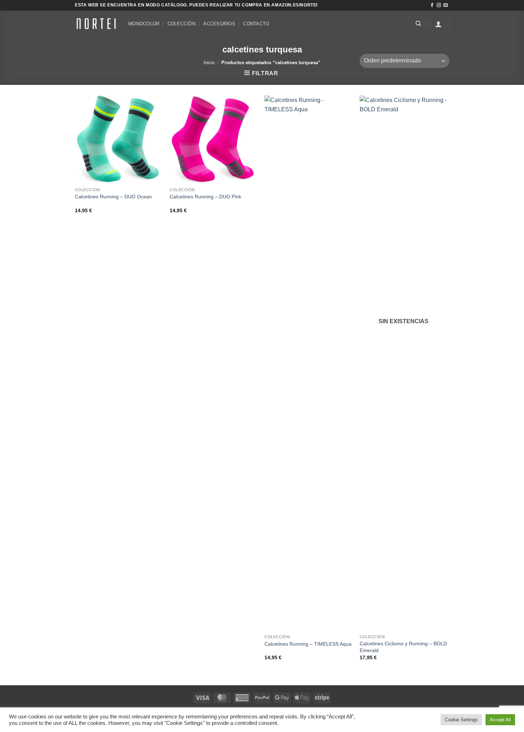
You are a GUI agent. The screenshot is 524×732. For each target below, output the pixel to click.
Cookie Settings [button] (461, 719)
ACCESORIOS (219, 23)
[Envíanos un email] (445, 5)
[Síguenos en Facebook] (432, 5)
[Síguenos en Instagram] (439, 5)
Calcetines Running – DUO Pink (205, 196)
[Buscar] (418, 23)
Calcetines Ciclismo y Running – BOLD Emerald (403, 647)
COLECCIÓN (181, 23)
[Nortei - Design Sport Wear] (96, 23)
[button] (438, 24)
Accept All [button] (500, 719)
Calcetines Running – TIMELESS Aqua (307, 644)
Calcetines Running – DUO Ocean (113, 196)
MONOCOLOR (143, 23)
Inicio (209, 62)
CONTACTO (256, 23)
